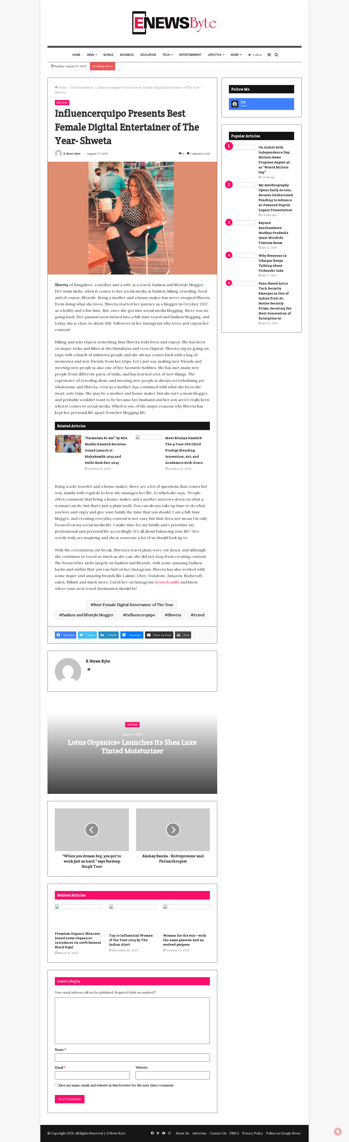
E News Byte (71, 153)
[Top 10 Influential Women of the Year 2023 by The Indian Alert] (132, 917)
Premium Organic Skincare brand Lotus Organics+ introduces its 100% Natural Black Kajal (78, 940)
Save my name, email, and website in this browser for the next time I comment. (116, 1085)
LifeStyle (215, 55)
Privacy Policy (252, 1133)
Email (60, 1068)
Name (60, 1050)
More (235, 55)
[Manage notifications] (338, 1131)
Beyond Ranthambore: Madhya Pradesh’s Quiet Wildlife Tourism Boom (273, 233)
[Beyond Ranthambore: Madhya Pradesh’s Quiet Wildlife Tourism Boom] (242, 229)
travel (199, 614)
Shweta (174, 614)
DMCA (234, 1133)
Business (127, 55)
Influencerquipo (140, 614)
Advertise (199, 1133)
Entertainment (190, 55)
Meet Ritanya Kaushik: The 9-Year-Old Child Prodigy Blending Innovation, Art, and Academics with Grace (184, 450)
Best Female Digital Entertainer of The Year (133, 604)
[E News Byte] (174, 22)
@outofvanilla (167, 582)
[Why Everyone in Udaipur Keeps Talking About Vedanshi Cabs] (242, 262)
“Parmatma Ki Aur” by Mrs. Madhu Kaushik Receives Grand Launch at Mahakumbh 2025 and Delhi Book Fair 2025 (106, 450)
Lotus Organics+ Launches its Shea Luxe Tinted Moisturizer (132, 746)
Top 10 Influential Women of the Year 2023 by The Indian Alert (131, 940)
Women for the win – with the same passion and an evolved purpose (184, 940)
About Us (182, 1133)
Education (148, 55)
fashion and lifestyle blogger (87, 614)
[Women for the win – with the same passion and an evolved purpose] (186, 917)
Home (76, 55)
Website (142, 1068)
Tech (166, 55)
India (90, 55)
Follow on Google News (283, 1133)
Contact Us (218, 1133)
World (108, 55)
